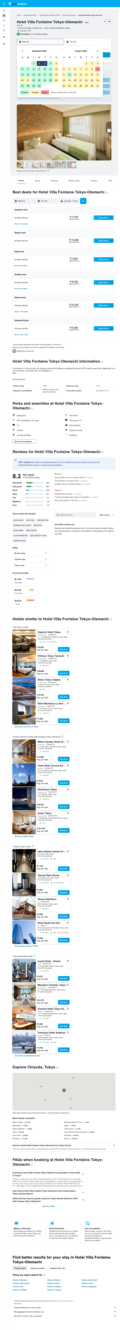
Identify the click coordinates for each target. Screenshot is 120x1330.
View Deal (64, 649)
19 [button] (56, 74)
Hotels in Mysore (54, 1280)
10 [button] (45, 69)
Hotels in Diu (18, 1286)
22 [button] (34, 80)
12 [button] (56, 69)
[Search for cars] (4, 20)
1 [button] (33, 63)
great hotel (38, 525)
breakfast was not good (68, 494)
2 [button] (39, 63)
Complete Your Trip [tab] (57, 1268)
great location (18, 520)
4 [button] (50, 63)
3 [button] (44, 63)
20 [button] (22, 80)
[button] (4, 3)
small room (30, 520)
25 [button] (50, 80)
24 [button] (45, 80)
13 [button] (22, 74)
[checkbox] (24, 581)
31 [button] (98, 85)
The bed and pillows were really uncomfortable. (76, 497)
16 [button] (39, 74)
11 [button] (50, 69)
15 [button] (34, 74)
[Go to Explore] (4, 30)
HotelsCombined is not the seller (27, 1307)
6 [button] (22, 69)
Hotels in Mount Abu (21, 1283)
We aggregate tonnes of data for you (29, 1311)
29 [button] (34, 85)
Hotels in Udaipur (20, 1290)
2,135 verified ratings (38, 34)
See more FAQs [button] (49, 1206)
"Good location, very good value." (71, 481)
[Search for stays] (4, 15)
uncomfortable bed (20, 535)
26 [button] (56, 80)
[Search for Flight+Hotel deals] (4, 25)
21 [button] (28, 80)
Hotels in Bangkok (89, 1286)
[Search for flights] (4, 10)
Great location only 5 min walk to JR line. (74, 477)
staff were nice (42, 520)
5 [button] (56, 63)
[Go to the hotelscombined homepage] (17, 3)
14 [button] (28, 74)
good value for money (38, 535)
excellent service (19, 540)
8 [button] (33, 69)
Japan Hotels (27, 15)
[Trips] (4, 37)
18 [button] (50, 74)
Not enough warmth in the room (71, 500)
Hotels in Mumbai (20, 1280)
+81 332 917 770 (24, 30)
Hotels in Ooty (87, 1283)
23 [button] (39, 80)
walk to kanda (31, 530)
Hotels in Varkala (54, 1286)
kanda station (18, 530)
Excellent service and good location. (72, 484)
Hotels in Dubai (53, 1283)
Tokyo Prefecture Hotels (47, 15)
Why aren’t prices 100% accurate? (28, 1316)
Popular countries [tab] (37, 1268)
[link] (26, 726)
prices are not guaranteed (64, 1301)
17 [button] (45, 74)
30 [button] (39, 85)
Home (19, 15)
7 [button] (28, 69)
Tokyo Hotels (66, 15)
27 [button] (22, 85)
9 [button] (39, 69)
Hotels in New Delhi (89, 1280)
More (15, 373)
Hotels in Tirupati (54, 1290)
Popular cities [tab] (20, 1268)
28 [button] (28, 85)
